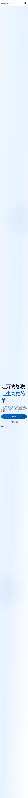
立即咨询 (14, 416)
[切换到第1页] (2, 426)
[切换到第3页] (6, 426)
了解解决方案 (14, 422)
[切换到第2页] (4, 426)
